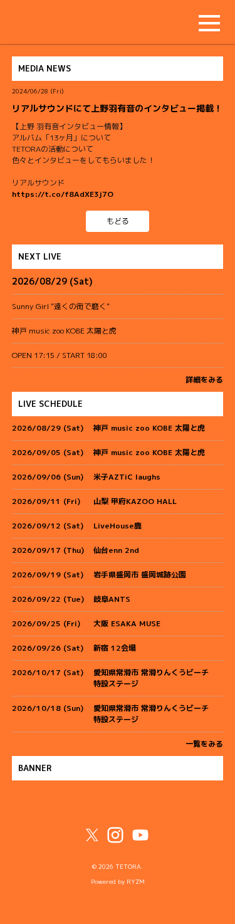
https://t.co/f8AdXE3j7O (62, 194)
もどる (118, 221)
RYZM (136, 882)
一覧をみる (204, 743)
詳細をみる (204, 379)
